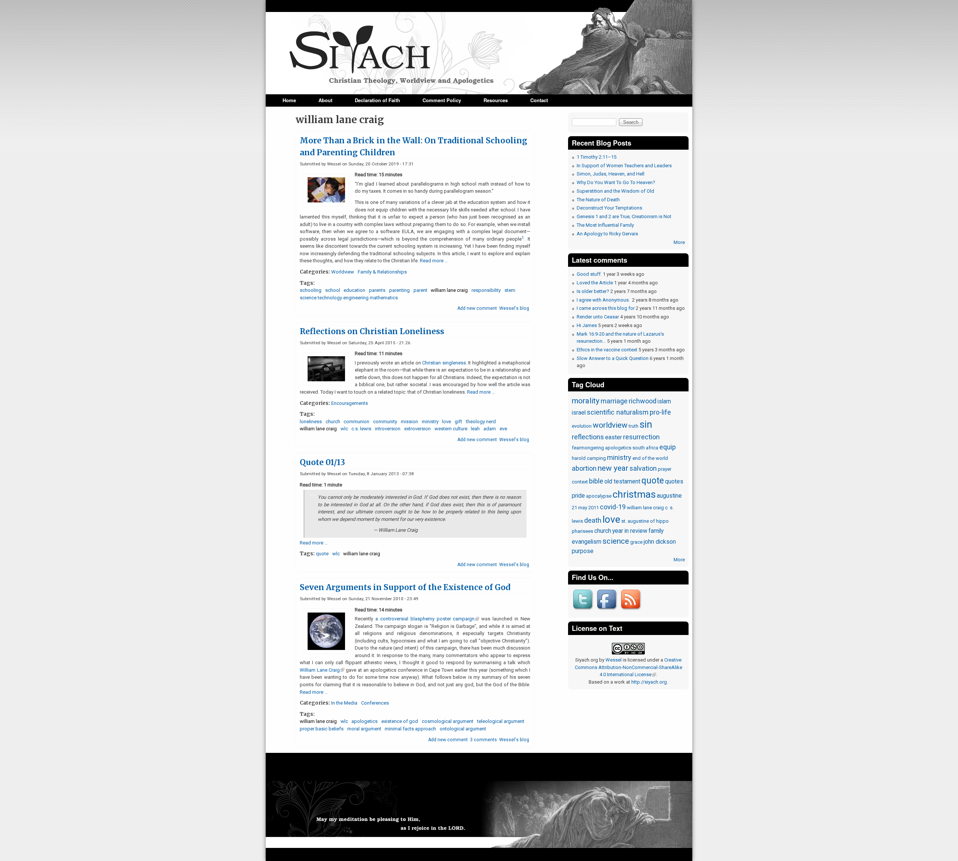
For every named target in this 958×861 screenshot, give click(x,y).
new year (613, 468)
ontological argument (463, 729)
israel (579, 412)
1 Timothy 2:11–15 (596, 157)
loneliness (311, 421)
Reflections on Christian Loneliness (372, 331)
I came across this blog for (606, 308)
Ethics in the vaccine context (607, 349)
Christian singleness (444, 363)
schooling (310, 290)
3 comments (483, 739)
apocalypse (598, 496)
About (325, 100)
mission (409, 421)
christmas (634, 494)
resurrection (641, 437)
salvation (643, 468)
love (446, 421)
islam (664, 401)
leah (475, 428)
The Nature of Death (598, 199)
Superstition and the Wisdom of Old (615, 191)
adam (489, 428)
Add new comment (477, 308)
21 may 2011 (585, 507)
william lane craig (449, 290)
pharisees (582, 531)
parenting (399, 290)
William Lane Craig (322, 670)
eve (503, 428)
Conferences (375, 703)
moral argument (364, 729)
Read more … (434, 260)
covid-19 (613, 507)
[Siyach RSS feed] (632, 610)
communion (356, 421)
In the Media (344, 703)
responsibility (486, 290)
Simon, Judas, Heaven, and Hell (610, 174)
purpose (583, 551)
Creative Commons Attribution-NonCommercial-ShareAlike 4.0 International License (628, 667)
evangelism (586, 541)
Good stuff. (589, 274)
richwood (642, 401)
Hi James (587, 325)
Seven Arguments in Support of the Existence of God (405, 587)
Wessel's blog (514, 308)
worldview (610, 425)
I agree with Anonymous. (604, 300)
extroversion (417, 428)
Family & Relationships (382, 272)
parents (377, 290)
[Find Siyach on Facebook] (608, 610)
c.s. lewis (361, 428)
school (332, 290)
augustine (669, 495)
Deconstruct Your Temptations (609, 208)
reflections (588, 437)
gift (458, 421)
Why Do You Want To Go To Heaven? (616, 182)
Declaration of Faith (377, 100)
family (656, 531)
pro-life (660, 412)
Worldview (342, 272)
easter (613, 437)
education (354, 290)
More (679, 242)
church (333, 421)
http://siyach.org (649, 682)
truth (633, 426)
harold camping (589, 458)
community (385, 421)
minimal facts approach (410, 729)
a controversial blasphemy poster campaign (427, 619)
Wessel (613, 660)
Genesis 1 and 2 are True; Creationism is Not (624, 216)
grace (636, 542)
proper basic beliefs (322, 729)
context (580, 482)
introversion (387, 428)
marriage (614, 401)
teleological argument (500, 721)
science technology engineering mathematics (349, 297)
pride (578, 495)
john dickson (660, 541)
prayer (664, 469)
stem (509, 290)
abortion (584, 468)
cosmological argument (447, 721)
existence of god (399, 721)
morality (585, 400)
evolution (582, 426)
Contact (539, 100)
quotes (674, 481)
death (592, 520)
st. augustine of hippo (645, 521)
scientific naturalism (618, 412)
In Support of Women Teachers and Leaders (624, 165)
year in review (629, 531)
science (615, 541)
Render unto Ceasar (598, 317)
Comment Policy (441, 100)
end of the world (650, 458)
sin (646, 424)
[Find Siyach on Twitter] (584, 610)
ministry (430, 421)
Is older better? (593, 291)
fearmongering (588, 448)
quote (322, 553)
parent (420, 290)
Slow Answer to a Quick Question (613, 358)
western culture (450, 428)
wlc (344, 428)
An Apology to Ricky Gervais (607, 233)
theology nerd (481, 421)
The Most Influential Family (605, 225)
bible (596, 481)
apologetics (364, 721)
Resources (495, 100)
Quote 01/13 (322, 462)
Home (289, 100)
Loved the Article (595, 283)
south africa (645, 448)
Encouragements (349, 403)
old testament (622, 481)
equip (667, 447)
